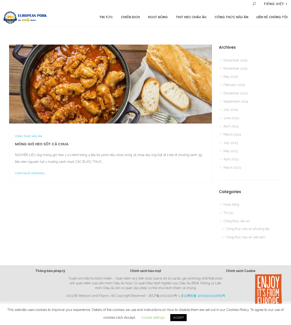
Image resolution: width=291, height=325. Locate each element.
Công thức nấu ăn (231, 17)
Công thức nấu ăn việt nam (245, 237)
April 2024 (231, 126)
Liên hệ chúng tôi (272, 17)
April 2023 (231, 159)
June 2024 (231, 118)
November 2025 (235, 68)
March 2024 (232, 134)
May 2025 (230, 76)
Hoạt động (158, 17)
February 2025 (234, 85)
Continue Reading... (31, 173)
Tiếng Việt (274, 4)
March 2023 (232, 167)
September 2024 (235, 101)
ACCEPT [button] (178, 317)
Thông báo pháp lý (50, 271)
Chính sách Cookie (241, 271)
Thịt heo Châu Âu (191, 17)
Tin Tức (106, 17)
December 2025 (235, 60)
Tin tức (228, 213)
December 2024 (235, 93)
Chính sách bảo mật (145, 271)
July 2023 (230, 143)
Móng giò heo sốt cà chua (41, 144)
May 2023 (230, 151)
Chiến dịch (130, 17)
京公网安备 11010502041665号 (203, 295)
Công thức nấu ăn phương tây (248, 229)
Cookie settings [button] (153, 317)
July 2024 (230, 109)
